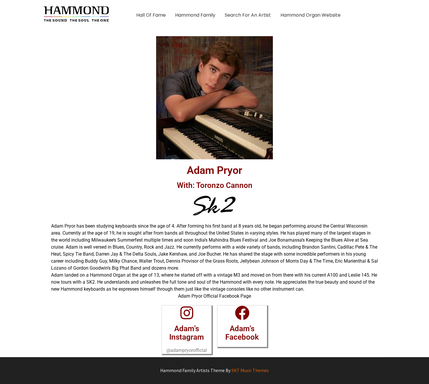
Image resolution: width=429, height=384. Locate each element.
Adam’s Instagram (186, 332)
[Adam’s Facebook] (242, 313)
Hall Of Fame (151, 15)
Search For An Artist (248, 15)
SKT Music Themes (250, 370)
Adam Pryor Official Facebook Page (214, 296)
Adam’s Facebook (242, 332)
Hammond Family (195, 15)
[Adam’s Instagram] (186, 313)
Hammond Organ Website (310, 15)
